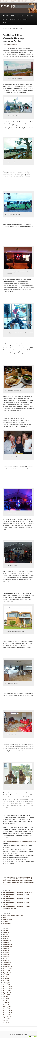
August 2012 (6, 1019)
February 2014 (7, 983)
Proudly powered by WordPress (18, 1034)
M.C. (19, 19)
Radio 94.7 (18, 884)
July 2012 (5, 1021)
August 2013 (6, 995)
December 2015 (7, 967)
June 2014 (6, 975)
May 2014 (5, 977)
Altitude (21, 879)
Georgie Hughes (28, 880)
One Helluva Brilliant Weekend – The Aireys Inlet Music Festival (13, 38)
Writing (5, 19)
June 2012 (6, 1023)
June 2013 (6, 999)
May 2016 (5, 959)
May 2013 (5, 1001)
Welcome (5, 15)
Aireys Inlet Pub (14, 879)
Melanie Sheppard (28, 882)
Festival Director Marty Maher (15, 880)
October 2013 (7, 991)
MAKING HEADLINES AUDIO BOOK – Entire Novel (17, 892)
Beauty (5, 917)
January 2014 (7, 985)
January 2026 (7, 942)
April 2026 (6, 936)
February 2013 (7, 1007)
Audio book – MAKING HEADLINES (13, 915)
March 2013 (6, 1005)
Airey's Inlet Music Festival (24, 877)
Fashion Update (7, 919)
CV (17, 15)
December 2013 (7, 987)
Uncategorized (7, 923)
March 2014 (6, 981)
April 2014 (6, 979)
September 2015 (7, 973)
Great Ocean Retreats (9, 882)
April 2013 (6, 1003)
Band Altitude (27, 879)
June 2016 (6, 957)
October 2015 (7, 971)
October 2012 (7, 1015)
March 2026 (6, 938)
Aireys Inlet (6, 879)
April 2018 (6, 950)
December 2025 (7, 944)
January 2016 (7, 965)
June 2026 (6, 932)
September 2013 (7, 993)
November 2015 (7, 969)
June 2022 (6, 948)
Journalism (12, 19)
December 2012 (7, 1011)
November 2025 (7, 946)
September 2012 (7, 1017)
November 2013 (7, 989)
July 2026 (5, 930)
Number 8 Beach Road (9, 884)
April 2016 (6, 961)
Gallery (25, 19)
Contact (5, 23)
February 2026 (7, 940)
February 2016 (7, 963)
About (12, 15)
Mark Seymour (19, 882)
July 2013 (5, 997)
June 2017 (6, 955)
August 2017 (6, 953)
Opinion (10, 877)
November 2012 (7, 1013)
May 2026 (5, 934)
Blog (22, 15)
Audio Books (29, 15)
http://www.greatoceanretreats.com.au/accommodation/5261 (19, 841)
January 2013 (7, 1009)
